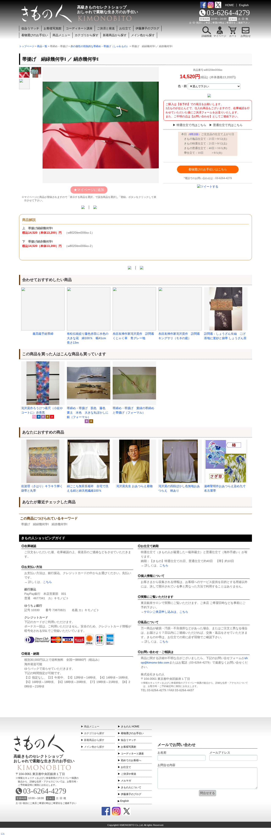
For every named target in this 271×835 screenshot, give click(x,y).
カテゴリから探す (86, 35)
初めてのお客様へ (131, 760)
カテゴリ (94, 733)
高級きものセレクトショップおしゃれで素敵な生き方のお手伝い (44, 758)
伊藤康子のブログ (147, 28)
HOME (229, 5)
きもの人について (131, 787)
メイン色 (94, 746)
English (244, 5)
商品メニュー (61, 35)
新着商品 (94, 740)
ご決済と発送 (106, 28)
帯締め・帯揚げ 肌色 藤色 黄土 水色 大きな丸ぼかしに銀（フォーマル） (87, 412)
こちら (47, 582)
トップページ (26, 46)
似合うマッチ (30, 28)
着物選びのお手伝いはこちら (207, 169)
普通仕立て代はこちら (228, 125)
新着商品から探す (115, 35)
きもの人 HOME (130, 726)
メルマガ (126, 780)
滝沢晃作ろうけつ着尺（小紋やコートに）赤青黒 (42, 410)
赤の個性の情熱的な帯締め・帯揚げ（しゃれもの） (100, 46)
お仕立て (125, 28)
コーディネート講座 (79, 28)
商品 (91, 726)
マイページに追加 (90, 190)
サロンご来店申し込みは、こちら (166, 611)
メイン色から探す (143, 35)
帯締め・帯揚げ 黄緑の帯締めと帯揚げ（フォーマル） (133, 410)
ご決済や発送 (128, 773)
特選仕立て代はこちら (191, 125)
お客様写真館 (52, 28)
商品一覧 (42, 46)
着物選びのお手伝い (34, 35)
